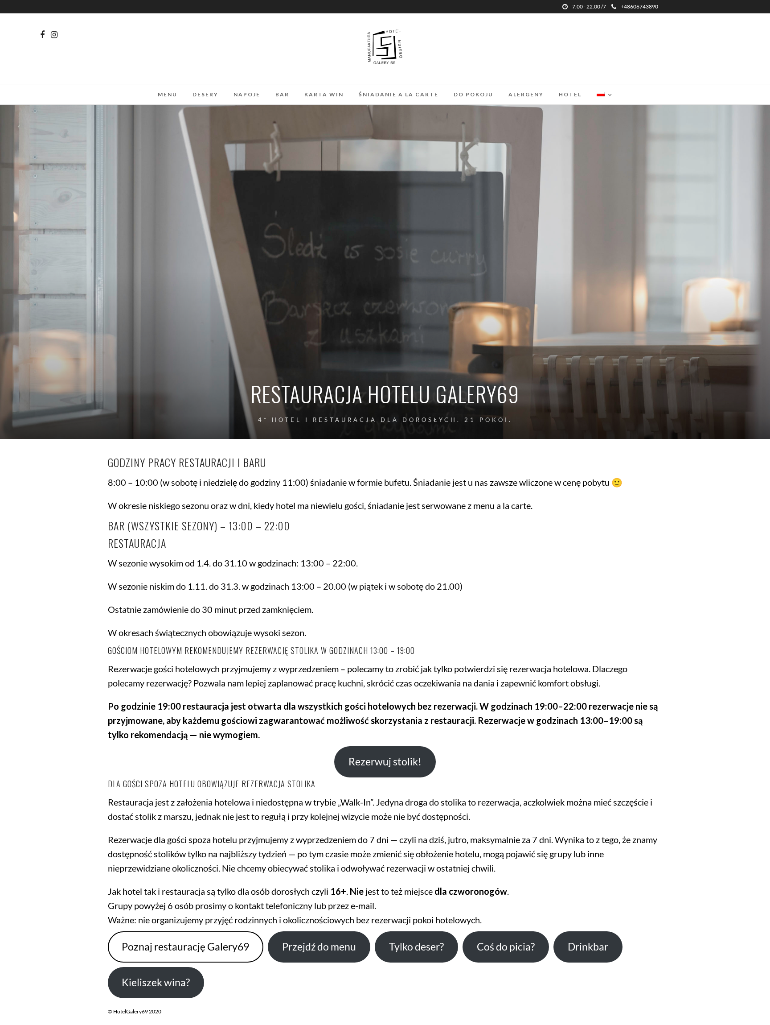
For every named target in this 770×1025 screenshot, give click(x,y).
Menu (167, 94)
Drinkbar (588, 947)
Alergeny (526, 94)
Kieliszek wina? (156, 982)
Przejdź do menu (319, 947)
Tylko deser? (416, 947)
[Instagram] (54, 35)
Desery (205, 94)
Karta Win (324, 94)
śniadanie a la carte (398, 94)
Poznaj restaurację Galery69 (185, 947)
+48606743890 (639, 6)
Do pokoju (473, 94)
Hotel (570, 94)
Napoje (246, 94)
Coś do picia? (506, 947)
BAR (282, 94)
